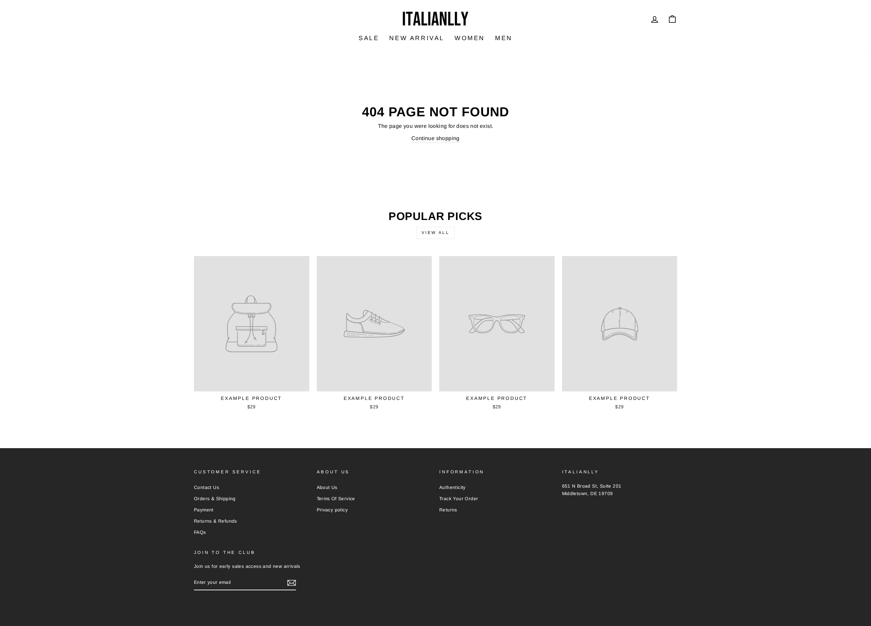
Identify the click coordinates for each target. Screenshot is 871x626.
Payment (204, 509)
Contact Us (206, 487)
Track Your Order (458, 498)
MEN (503, 38)
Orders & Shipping (215, 498)
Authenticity (452, 487)
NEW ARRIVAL (416, 38)
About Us (327, 487)
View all (436, 232)
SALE (369, 38)
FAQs (200, 532)
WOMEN (470, 38)
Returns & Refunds (215, 521)
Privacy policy (332, 509)
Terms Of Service (336, 498)
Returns (448, 509)
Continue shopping (435, 138)
